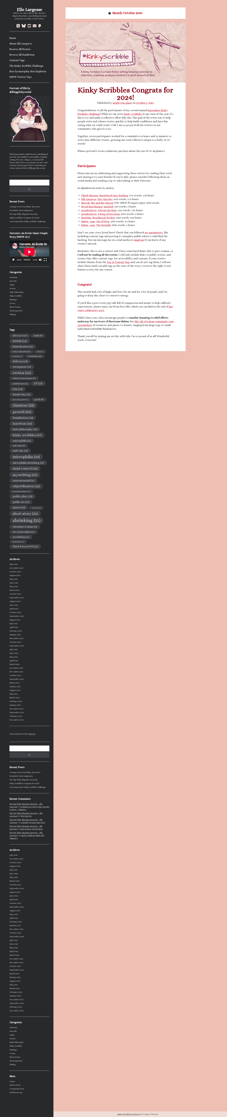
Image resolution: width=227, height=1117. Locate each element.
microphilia (26, 457)
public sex (21, 501)
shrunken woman (25, 526)
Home (12, 38)
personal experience (21, 491)
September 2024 (17, 598)
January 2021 (15, 686)
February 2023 (16, 631)
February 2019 (16, 716)
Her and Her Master (102, 202)
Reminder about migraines (21, 210)
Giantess (23, 405)
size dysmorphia (23, 531)
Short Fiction (15, 307)
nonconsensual (23, 480)
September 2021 (17, 679)
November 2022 (16, 638)
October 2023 (15, 612)
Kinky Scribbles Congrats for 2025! (24, 218)
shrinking (26, 520)
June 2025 (14, 583)
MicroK (85, 202)
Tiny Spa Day (26, 816)
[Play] (13, 259)
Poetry (12, 303)
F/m (18, 389)
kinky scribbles (27, 435)
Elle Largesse (29, 9)
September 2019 (17, 712)
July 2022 (13, 649)
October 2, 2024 (145, 102)
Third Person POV (25, 546)
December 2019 (16, 709)
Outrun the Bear (107, 210)
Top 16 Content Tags (118, 262)
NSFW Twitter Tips (20, 76)
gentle (39, 399)
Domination (34, 356)
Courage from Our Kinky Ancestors (25, 207)
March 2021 (14, 683)
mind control (25, 468)
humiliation (23, 417)
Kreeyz (32, 734)
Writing (13, 314)
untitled (108, 206)
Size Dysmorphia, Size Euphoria (27, 71)
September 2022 (17, 646)
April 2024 (14, 609)
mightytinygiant (122, 102)
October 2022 (15, 642)
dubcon (20, 361)
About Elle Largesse (20, 43)
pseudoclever (89, 210)
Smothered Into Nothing (113, 195)
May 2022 (14, 657)
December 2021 (16, 668)
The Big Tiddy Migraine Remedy (24, 214)
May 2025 (14, 586)
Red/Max (86, 217)
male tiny (20, 450)
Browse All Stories (20, 49)
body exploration (21, 352)
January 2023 (15, 635)
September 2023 (17, 616)
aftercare (20, 335)
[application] (29, 252)
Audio (12, 285)
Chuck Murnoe (89, 195)
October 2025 (15, 572)
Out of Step (102, 221)
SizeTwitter (18, 542)
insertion (22, 423)
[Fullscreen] (45, 259)
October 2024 (15, 594)
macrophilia (22, 440)
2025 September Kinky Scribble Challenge (28, 221)
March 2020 (15, 698)
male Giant (19, 446)
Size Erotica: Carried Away (32, 829)
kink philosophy (25, 429)
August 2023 (15, 620)
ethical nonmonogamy (24, 378)
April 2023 (14, 627)
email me (139, 239)
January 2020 (15, 705)
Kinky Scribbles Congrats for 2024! (125, 53)
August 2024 (15, 601)
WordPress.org (16, 1092)
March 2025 (14, 590)
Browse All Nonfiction (21, 54)
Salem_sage (88, 221)
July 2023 (13, 623)
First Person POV (20, 400)
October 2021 (15, 675)
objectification (26, 486)
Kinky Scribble (16, 296)
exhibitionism (20, 384)
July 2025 (13, 579)
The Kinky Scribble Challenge (26, 65)
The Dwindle (103, 225)
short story (25, 513)
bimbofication (23, 346)
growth (22, 412)
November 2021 (16, 672)
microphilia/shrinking (28, 462)
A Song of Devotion (109, 214)
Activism (13, 277)
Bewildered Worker (103, 217)
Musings (13, 300)
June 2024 (14, 605)
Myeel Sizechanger (92, 206)
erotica (22, 373)
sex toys (36, 508)
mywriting (25, 475)
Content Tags (17, 60)
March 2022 (14, 664)
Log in (12, 1081)
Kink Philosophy (17, 292)
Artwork (13, 281)
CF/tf (40, 352)
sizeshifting (21, 537)
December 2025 (16, 568)
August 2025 (15, 575)
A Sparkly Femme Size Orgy (33, 822)
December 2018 (16, 720)
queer (19, 507)
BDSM (20, 341)
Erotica (12, 288)
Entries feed (15, 1085)
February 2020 (16, 701)
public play (22, 496)
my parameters (154, 232)
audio (38, 335)
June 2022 (14, 653)
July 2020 (14, 694)
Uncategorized (16, 311)
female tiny (21, 394)
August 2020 (15, 690)
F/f (38, 383)
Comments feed (17, 1089)
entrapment (22, 366)
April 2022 (14, 661)
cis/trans (17, 356)
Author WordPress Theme (128, 1114)
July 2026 (14, 564)
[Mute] (40, 259)
